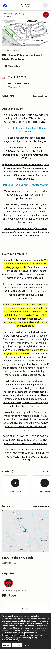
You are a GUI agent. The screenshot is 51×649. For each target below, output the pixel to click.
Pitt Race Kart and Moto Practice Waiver (25, 185)
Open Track (7, 13)
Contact (25, 608)
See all (46, 471)
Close (27, 645)
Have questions (39, 96)
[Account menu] (45, 5)
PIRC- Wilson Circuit (11, 66)
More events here (40, 506)
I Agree (6, 645)
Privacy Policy (23, 635)
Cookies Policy (8, 635)
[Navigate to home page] (5, 5)
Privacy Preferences (10, 640)
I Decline (17, 645)
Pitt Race (6, 16)
